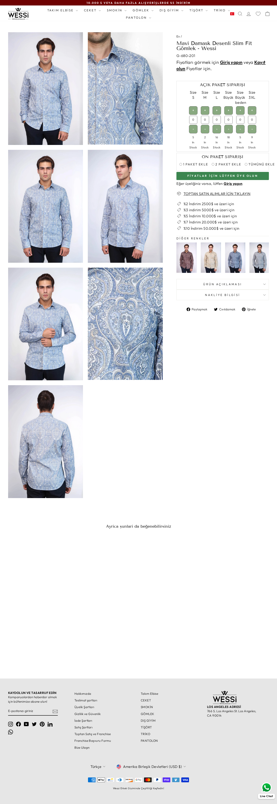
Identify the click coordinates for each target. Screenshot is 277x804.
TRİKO (220, 10)
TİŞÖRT (197, 10)
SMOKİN (115, 10)
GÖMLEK (141, 10)
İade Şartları (83, 721)
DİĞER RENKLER (192, 238)
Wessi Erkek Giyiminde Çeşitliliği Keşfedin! (138, 788)
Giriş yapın (231, 62)
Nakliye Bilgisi (222, 295)
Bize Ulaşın (82, 747)
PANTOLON (137, 17)
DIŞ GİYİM (170, 10)
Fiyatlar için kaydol (39, 653)
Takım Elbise (61, 10)
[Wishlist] (258, 14)
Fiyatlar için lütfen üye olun (222, 175)
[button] (233, 13)
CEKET (91, 10)
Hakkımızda (82, 694)
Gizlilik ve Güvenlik (87, 714)
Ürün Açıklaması (222, 284)
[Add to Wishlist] (65, 543)
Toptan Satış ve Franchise (92, 734)
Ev (178, 36)
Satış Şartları (83, 727)
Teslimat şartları (85, 700)
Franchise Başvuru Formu (92, 741)
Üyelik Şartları (84, 707)
